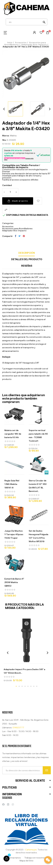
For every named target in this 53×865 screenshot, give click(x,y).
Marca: (5, 135)
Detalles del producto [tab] (26, 259)
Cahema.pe (31, 849)
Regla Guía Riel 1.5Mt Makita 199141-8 (11, 484)
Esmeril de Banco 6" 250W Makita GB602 (14, 582)
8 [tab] (36, 686)
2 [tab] (19, 686)
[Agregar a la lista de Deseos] (38, 201)
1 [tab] (16, 686)
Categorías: (8, 223)
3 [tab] (22, 686)
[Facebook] (3, 804)
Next (48, 108)
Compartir (15, 236)
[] (15, 660)
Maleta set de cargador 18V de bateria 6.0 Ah (12, 434)
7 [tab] (33, 686)
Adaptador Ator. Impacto (14, 230)
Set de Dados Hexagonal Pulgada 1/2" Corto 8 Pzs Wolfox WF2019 (38, 536)
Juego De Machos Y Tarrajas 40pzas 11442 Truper (13, 534)
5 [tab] (27, 686)
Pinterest (24, 236)
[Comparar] (37, 660)
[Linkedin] (8, 804)
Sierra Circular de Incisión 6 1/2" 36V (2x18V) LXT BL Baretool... (38, 485)
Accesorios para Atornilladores (17, 228)
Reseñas (26, 265)
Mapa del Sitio (26, 860)
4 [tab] (25, 686)
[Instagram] (13, 804)
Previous (2, 108)
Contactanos (14, 857)
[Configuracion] (34, 32)
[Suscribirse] (47, 770)
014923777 (18, 727)
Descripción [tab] (26, 252)
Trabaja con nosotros (34, 857)
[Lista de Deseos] (41, 33)
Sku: (4, 140)
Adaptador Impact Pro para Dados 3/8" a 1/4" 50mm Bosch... (24, 671)
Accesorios (7, 226)
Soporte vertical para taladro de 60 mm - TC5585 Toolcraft (38, 435)
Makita (13, 135)
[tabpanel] (26, 651)
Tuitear (19, 236)
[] (6, 858)
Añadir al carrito (20, 201)
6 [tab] (30, 686)
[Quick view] (11, 421)
